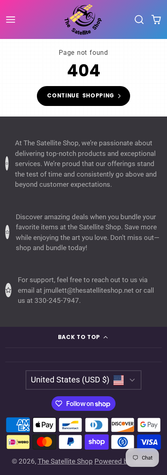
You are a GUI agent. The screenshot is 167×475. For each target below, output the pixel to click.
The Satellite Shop (65, 461)
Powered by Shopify (125, 461)
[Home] (83, 19)
